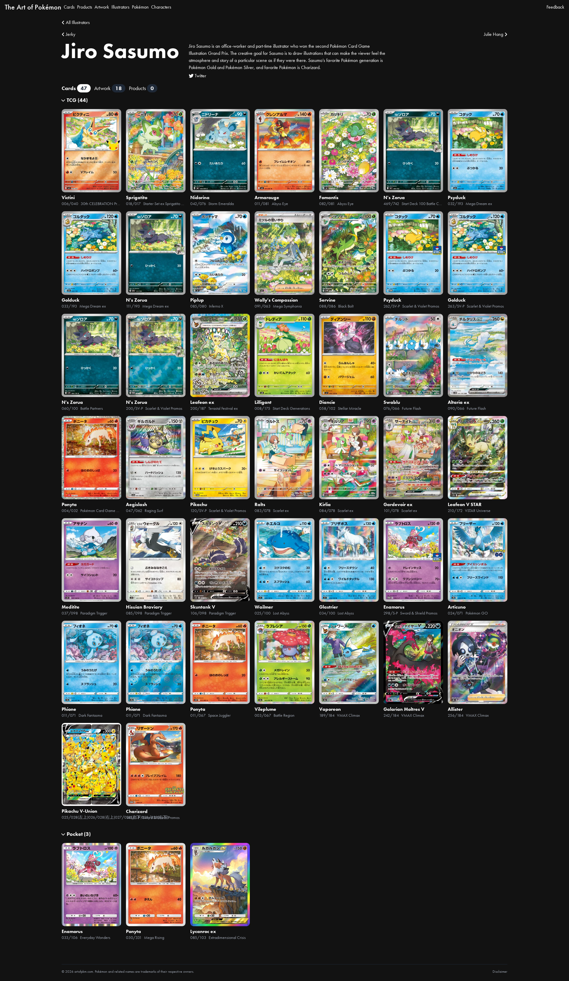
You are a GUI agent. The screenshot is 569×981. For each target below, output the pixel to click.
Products (84, 7)
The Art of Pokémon (33, 7)
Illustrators (120, 7)
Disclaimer (500, 971)
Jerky (70, 34)
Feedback (555, 7)
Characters (161, 7)
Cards (69, 7)
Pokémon (140, 7)
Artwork (102, 7)
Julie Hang (493, 34)
